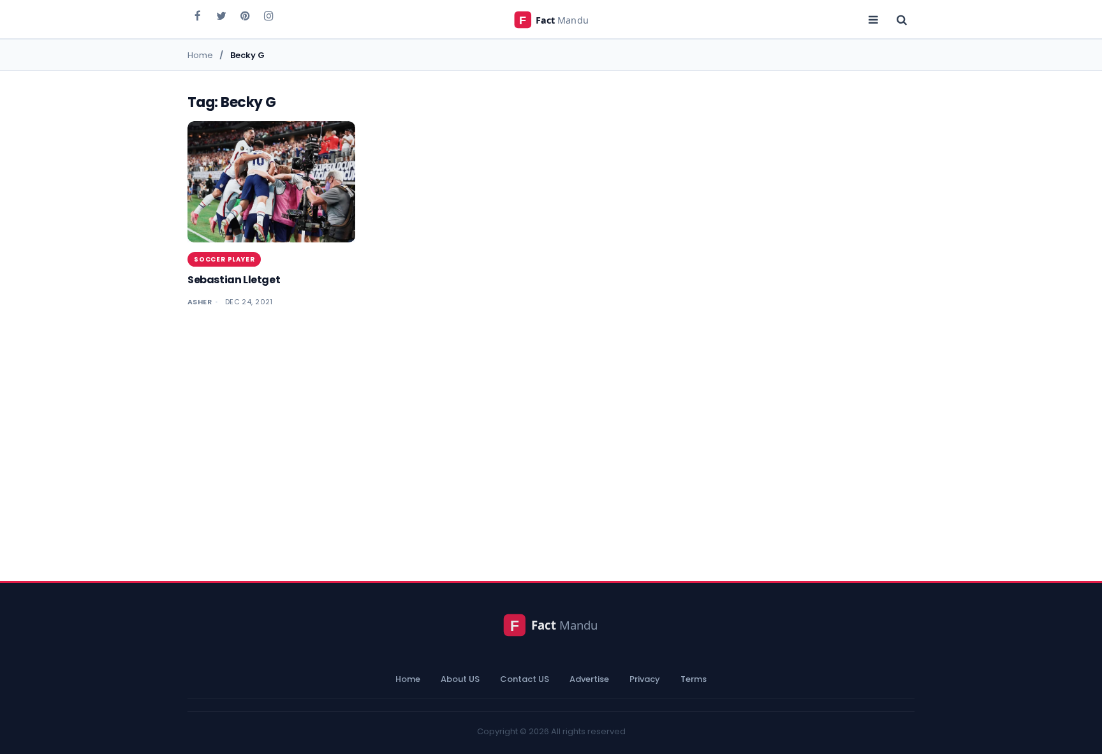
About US (460, 679)
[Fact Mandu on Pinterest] (245, 15)
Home (407, 679)
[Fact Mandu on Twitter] (221, 15)
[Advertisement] (551, 438)
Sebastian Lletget (233, 279)
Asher (199, 302)
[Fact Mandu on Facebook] (197, 15)
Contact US (524, 679)
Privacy (644, 679)
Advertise (589, 679)
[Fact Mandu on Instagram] (268, 15)
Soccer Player (224, 259)
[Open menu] (873, 19)
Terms (693, 679)
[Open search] (902, 19)
